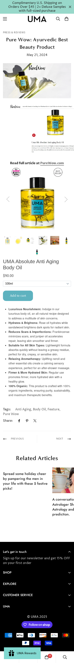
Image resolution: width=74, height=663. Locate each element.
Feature (53, 409)
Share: (8, 421)
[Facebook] (19, 420)
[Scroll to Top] (67, 642)
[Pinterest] (27, 420)
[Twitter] (35, 420)
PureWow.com (52, 163)
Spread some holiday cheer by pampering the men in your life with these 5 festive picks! (25, 481)
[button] (66, 18)
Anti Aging (23, 409)
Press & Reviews (14, 32)
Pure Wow (11, 414)
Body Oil (39, 409)
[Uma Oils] (37, 19)
